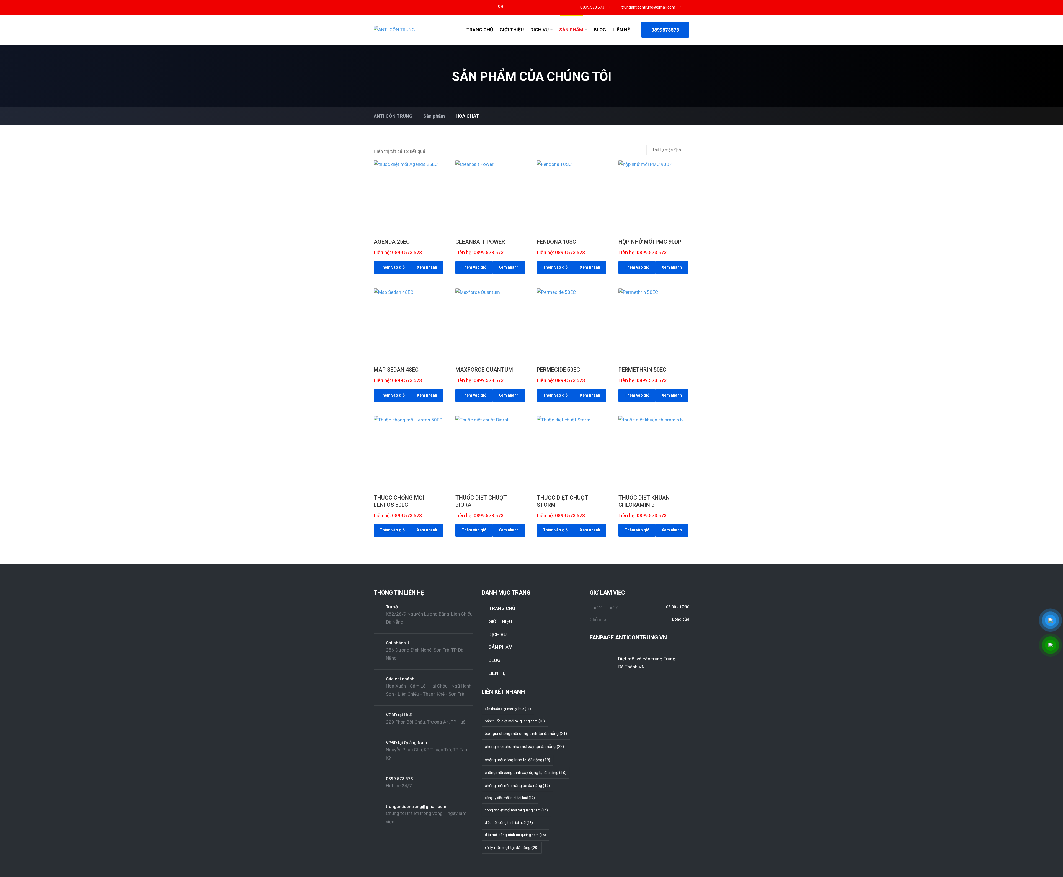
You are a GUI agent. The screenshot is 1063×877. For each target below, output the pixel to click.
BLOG (600, 29)
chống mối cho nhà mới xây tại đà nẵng (524, 746)
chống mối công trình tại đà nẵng (517, 760)
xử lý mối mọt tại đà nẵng (512, 847)
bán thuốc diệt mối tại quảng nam (515, 721)
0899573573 (665, 30)
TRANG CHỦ (479, 29)
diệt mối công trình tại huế (509, 823)
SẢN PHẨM (571, 29)
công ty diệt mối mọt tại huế (510, 798)
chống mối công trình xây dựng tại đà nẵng (525, 772)
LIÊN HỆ (621, 29)
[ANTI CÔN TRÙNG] (394, 29)
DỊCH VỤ (539, 29)
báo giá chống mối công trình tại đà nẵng (526, 733)
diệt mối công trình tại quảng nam (515, 835)
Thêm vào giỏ (392, 267)
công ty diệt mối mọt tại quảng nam (516, 810)
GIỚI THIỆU (512, 29)
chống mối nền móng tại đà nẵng (517, 785)
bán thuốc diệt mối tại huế (508, 709)
